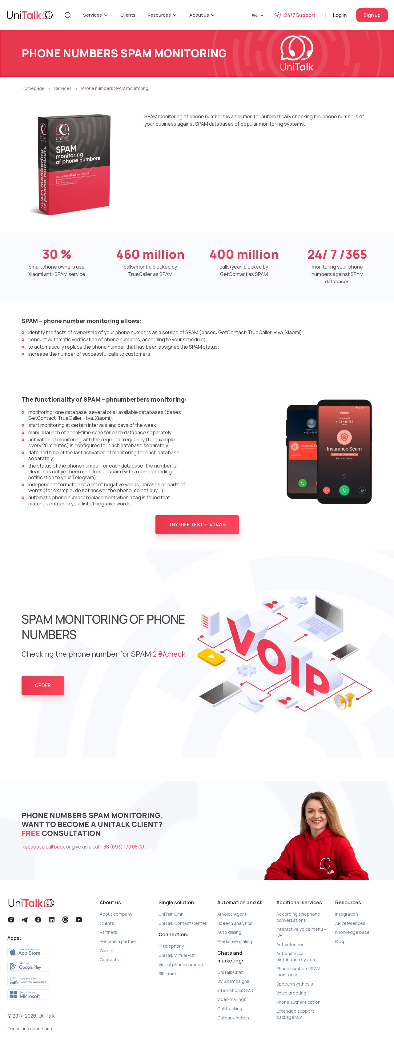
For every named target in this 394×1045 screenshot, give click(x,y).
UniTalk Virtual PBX (177, 955)
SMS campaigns (233, 981)
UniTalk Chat (230, 972)
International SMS (235, 990)
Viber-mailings (231, 999)
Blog (339, 941)
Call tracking (229, 1008)
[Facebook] (38, 919)
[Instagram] (11, 919)
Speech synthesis (294, 984)
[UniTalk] (30, 15)
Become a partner (118, 941)
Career (107, 951)
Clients (127, 15)
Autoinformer (290, 944)
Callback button (233, 1018)
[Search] (68, 15)
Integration (346, 914)
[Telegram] (24, 919)
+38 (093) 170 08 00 (123, 846)
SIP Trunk (168, 973)
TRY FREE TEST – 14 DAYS (197, 524)
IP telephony (171, 946)
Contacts (109, 959)
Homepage (33, 88)
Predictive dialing (234, 941)
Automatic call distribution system (296, 956)
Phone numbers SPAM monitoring (298, 972)
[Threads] (65, 919)
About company (116, 914)
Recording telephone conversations (298, 917)
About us (199, 15)
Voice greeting (291, 993)
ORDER (43, 685)
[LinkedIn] (51, 919)
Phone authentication (298, 1002)
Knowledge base (352, 932)
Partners (108, 932)
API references (350, 923)
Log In (340, 15)
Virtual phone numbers (181, 964)
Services (92, 15)
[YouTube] (78, 919)
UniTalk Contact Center (183, 923)
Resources (159, 15)
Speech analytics (234, 923)
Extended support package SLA (295, 1014)
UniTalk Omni (171, 914)
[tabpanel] (197, 653)
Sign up (372, 15)
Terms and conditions (29, 1028)
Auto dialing (229, 932)
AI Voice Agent (232, 914)
